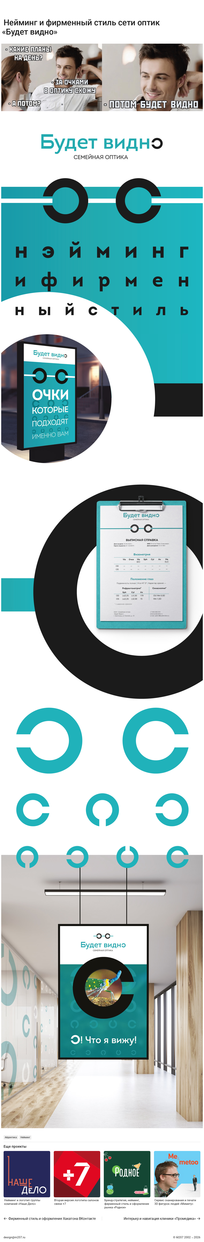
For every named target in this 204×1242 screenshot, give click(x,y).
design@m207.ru (14, 1237)
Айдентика (11, 1137)
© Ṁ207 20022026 (186, 1237)
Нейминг (25, 1137)
